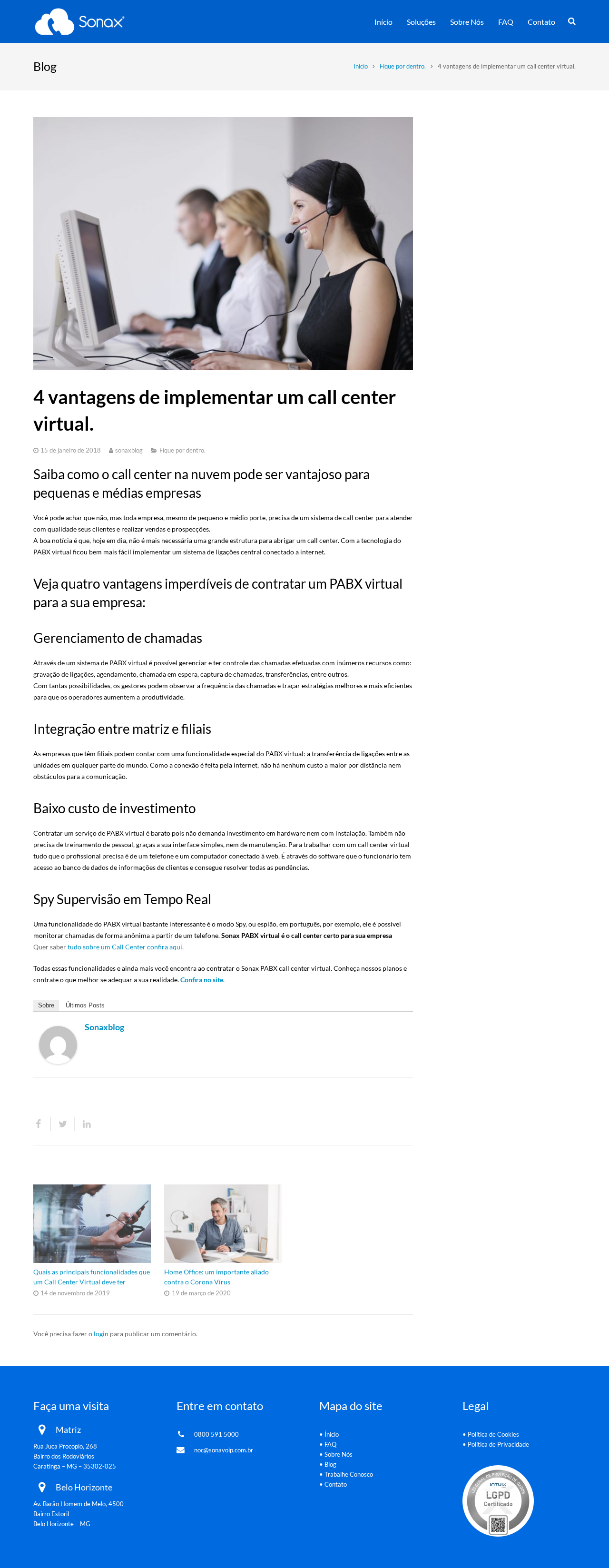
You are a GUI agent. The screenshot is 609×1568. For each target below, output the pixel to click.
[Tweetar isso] (63, 1124)
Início (361, 66)
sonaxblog (129, 450)
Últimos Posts (85, 1005)
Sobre (46, 1005)
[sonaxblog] (58, 1061)
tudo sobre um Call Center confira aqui (125, 947)
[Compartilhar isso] (42, 1124)
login (101, 1334)
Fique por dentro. (403, 66)
